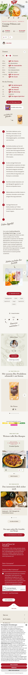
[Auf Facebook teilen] (5, 319)
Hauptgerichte (8, 298)
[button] (24, 273)
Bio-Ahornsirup (16, 92)
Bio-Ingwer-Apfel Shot (18, 96)
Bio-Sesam (15, 76)
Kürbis (15, 298)
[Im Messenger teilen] (18, 319)
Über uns (5, 615)
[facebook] (12, 351)
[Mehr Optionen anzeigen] (22, 319)
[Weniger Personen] (6, 55)
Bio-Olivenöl (15, 89)
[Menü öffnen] (2, 2)
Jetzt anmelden (9, 600)
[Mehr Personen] (10, 55)
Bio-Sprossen (15, 74)
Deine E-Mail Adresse (10, 570)
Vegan (21, 298)
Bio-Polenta (15, 61)
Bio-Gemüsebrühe (17, 65)
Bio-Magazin (6, 623)
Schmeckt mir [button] (15, 293)
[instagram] (15, 351)
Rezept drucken (15, 313)
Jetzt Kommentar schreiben (15, 534)
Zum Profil (14, 356)
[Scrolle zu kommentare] (11, 37)
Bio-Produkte (6, 619)
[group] (14, 503)
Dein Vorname (8, 563)
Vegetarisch (7, 301)
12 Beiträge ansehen (14, 359)
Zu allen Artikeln (14, 521)
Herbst (14, 304)
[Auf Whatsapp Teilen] (14, 319)
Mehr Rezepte (14, 476)
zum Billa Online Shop (16, 107)
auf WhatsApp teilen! (14, 102)
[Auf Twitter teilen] (9, 319)
